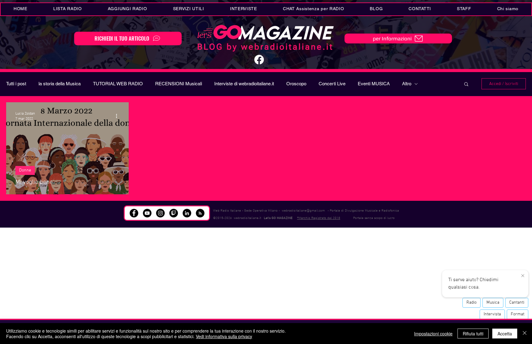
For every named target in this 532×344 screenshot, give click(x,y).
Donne (25, 170)
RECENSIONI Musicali (178, 83)
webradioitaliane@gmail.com (303, 211)
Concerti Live (332, 83)
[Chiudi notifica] (522, 276)
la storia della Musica (59, 83)
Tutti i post (16, 83)
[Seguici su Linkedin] (187, 213)
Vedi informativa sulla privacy (224, 336)
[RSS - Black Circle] (200, 213)
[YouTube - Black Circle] (147, 213)
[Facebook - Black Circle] (134, 213)
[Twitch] (173, 213)
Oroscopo (296, 83)
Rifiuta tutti (473, 333)
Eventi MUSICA (374, 83)
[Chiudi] (524, 333)
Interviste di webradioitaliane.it (244, 83)
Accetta (505, 333)
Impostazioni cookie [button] (433, 333)
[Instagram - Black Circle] (160, 213)
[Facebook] (259, 59)
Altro (406, 83)
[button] (188, 9)
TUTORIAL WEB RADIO (118, 83)
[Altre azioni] (118, 115)
